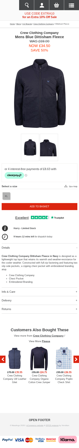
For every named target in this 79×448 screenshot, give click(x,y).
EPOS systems (52, 425)
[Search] (26, 5)
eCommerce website (35, 425)
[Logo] (9, 5)
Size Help (73, 186)
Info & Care (8, 291)
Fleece (46, 341)
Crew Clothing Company (43, 24)
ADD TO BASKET (39, 206)
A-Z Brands (27, 24)
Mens (18, 24)
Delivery (7, 300)
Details (6, 247)
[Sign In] (41, 5)
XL (6, 196)
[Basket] (56, 5)
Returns (6, 309)
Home (12, 24)
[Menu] (71, 5)
